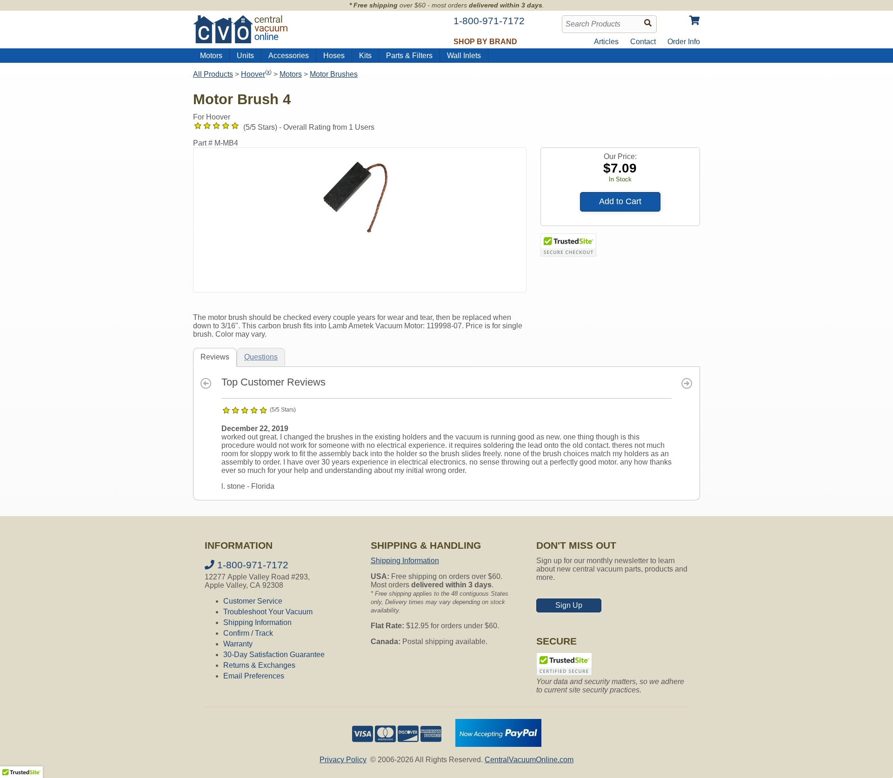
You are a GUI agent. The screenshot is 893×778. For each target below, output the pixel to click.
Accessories (288, 56)
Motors (211, 56)
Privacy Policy (343, 760)
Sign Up (568, 605)
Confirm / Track (248, 633)
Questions (261, 357)
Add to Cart (620, 201)
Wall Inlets (464, 56)
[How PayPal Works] (498, 744)
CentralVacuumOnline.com (529, 760)
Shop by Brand (485, 42)
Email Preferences (253, 676)
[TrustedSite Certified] (568, 245)
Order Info (683, 42)
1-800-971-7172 (251, 564)
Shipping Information (257, 622)
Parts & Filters (409, 56)
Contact (643, 42)
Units (245, 56)
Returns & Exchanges (259, 665)
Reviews (214, 357)
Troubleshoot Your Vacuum (268, 612)
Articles (606, 42)
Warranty (238, 644)
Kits (365, 56)
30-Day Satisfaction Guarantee (274, 654)
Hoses (334, 56)
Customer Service (252, 601)
